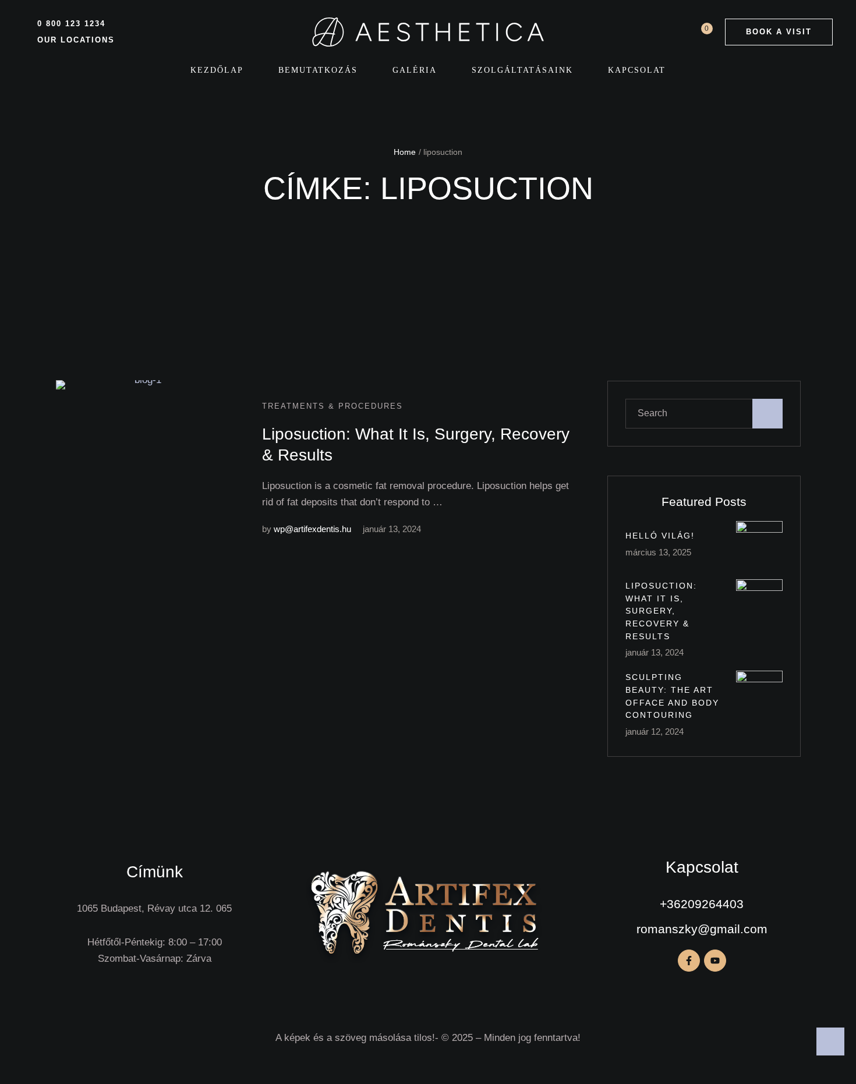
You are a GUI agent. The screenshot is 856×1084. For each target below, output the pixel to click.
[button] (779, 32)
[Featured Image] (143, 467)
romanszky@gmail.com (701, 929)
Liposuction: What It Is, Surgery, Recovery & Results (661, 611)
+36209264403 (702, 904)
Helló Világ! (660, 535)
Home (405, 152)
